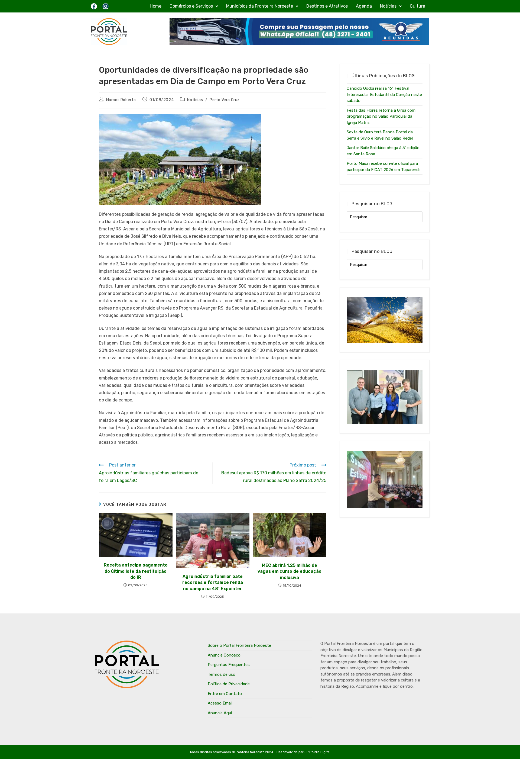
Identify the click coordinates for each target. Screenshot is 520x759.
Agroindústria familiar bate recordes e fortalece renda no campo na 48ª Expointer (212, 582)
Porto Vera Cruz (225, 100)
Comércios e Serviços (191, 6)
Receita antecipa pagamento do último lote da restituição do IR (136, 571)
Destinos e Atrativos (327, 6)
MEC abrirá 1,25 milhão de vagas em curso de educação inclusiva (289, 571)
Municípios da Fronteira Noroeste (259, 6)
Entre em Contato (225, 693)
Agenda (364, 6)
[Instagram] (105, 6)
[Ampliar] (254, 121)
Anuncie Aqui (220, 712)
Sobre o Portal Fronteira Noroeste (239, 645)
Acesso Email (220, 703)
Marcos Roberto (121, 100)
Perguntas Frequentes (229, 664)
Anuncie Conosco (224, 655)
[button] (193, 6)
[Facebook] (94, 6)
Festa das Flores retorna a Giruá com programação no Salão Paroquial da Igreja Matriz (381, 116)
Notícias (388, 6)
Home (155, 6)
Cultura (417, 6)
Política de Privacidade (229, 683)
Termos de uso (221, 674)
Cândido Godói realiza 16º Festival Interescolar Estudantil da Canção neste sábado (384, 94)
